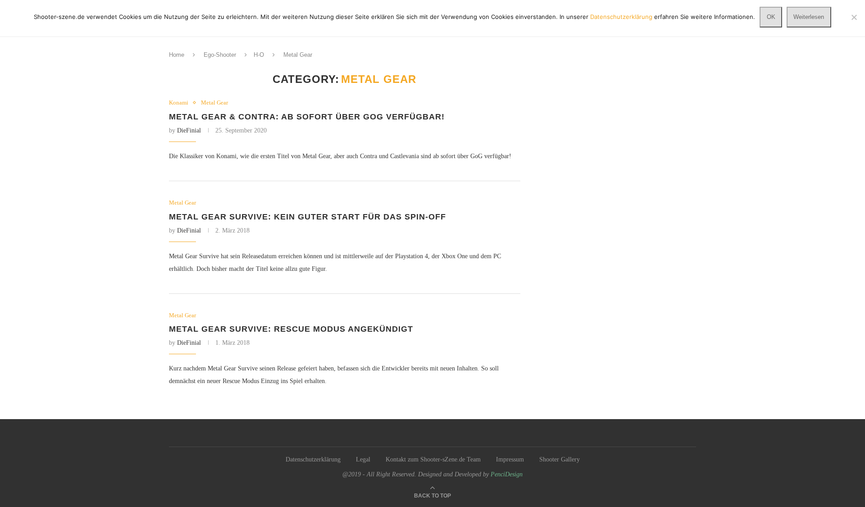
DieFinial (189, 130)
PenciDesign (507, 474)
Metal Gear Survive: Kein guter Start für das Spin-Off (307, 216)
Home (176, 54)
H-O (259, 54)
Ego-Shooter (220, 54)
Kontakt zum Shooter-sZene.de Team (433, 459)
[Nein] (853, 17)
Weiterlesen (808, 17)
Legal (363, 459)
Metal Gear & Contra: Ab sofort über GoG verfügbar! (307, 116)
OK (771, 17)
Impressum (510, 459)
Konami (178, 102)
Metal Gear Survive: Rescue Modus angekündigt (291, 328)
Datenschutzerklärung (313, 459)
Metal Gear (214, 102)
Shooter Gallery (559, 459)
